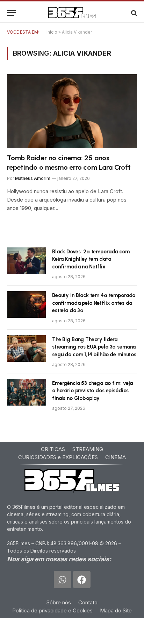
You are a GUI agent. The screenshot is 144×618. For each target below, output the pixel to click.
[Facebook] (82, 579)
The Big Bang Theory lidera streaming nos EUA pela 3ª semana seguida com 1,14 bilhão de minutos (94, 347)
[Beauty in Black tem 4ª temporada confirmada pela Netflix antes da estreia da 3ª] (26, 304)
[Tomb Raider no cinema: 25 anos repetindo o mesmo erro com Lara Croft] (72, 110)
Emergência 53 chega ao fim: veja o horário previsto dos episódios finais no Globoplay (92, 390)
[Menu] (11, 13)
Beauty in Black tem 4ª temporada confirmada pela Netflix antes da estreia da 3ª (93, 303)
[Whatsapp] (62, 579)
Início (51, 32)
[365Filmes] (72, 12)
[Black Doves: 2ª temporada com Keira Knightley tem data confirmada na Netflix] (26, 260)
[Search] (133, 13)
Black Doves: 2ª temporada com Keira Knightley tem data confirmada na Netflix (91, 259)
